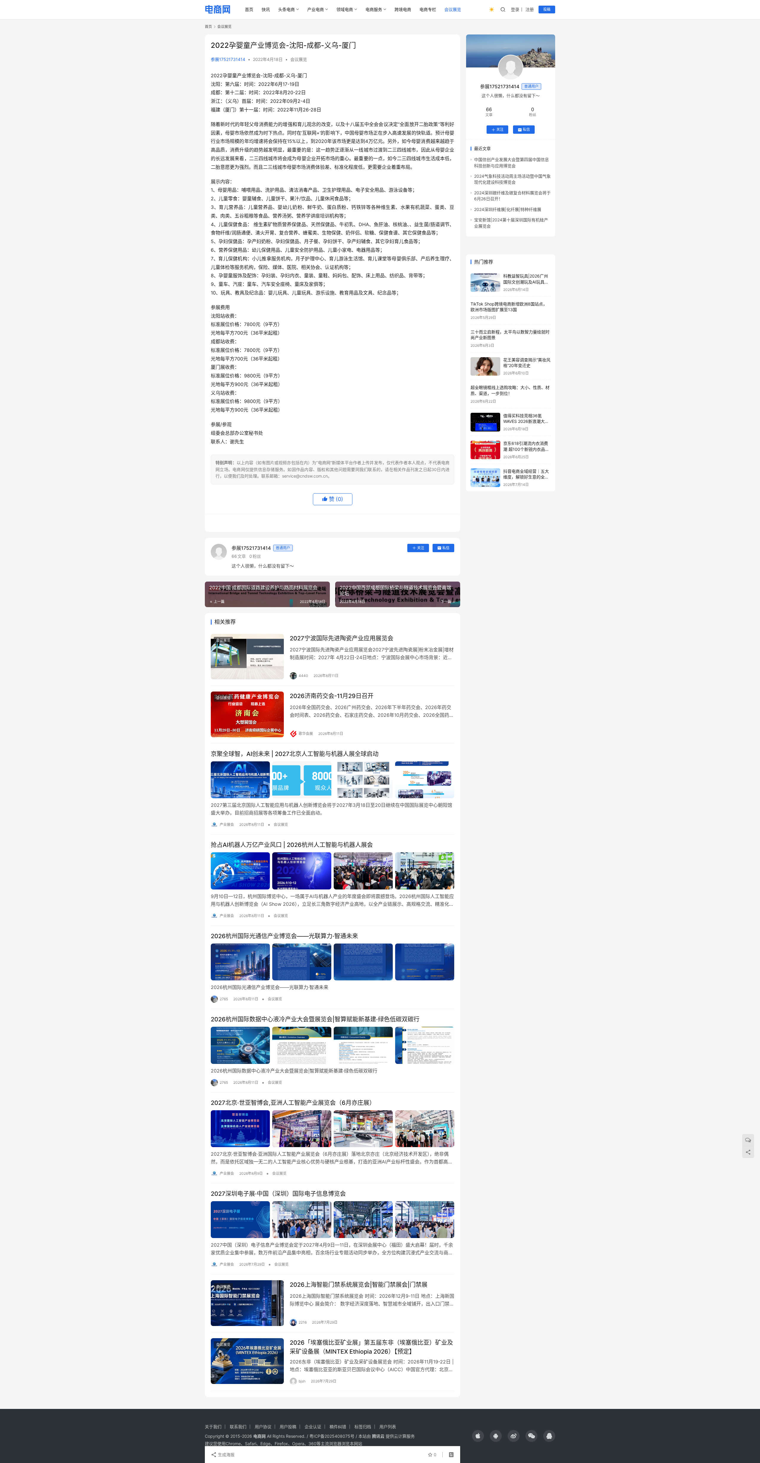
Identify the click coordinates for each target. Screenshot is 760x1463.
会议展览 (452, 9)
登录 (515, 9)
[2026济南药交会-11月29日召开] (247, 714)
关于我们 (213, 1426)
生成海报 (226, 1454)
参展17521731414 (228, 59)
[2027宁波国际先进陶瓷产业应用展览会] (247, 657)
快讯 (266, 9)
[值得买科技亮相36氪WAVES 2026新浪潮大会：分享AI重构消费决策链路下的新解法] (485, 422)
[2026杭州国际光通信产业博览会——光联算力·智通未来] (332, 962)
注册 (529, 9)
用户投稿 (288, 1426)
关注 (420, 548)
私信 (445, 548)
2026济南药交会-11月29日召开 (331, 696)
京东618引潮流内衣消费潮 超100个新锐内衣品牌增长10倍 (526, 449)
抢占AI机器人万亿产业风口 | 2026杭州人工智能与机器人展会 (292, 844)
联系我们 (238, 1426)
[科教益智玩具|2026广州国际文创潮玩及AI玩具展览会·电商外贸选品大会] (485, 282)
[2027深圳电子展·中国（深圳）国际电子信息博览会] (332, 1219)
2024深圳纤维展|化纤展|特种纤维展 (507, 209)
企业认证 (313, 1426)
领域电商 (344, 9)
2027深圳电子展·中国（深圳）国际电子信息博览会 (278, 1193)
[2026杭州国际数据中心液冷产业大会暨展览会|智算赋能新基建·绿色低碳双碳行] (332, 1045)
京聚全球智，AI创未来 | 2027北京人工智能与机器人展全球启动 (295, 754)
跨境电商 (403, 9)
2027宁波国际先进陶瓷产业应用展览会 (341, 638)
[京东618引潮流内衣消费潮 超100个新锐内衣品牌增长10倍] (485, 450)
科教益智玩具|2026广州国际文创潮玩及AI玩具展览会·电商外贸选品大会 (526, 282)
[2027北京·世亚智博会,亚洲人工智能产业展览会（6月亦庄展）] (332, 1128)
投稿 (546, 9)
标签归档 (362, 1426)
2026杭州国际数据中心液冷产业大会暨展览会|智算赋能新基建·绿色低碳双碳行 (316, 1019)
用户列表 (387, 1426)
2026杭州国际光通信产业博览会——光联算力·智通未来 (284, 936)
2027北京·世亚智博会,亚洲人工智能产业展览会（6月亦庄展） (293, 1102)
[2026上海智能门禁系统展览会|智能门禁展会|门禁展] (247, 1303)
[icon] (478, 1436)
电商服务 (373, 9)
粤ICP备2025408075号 (331, 1436)
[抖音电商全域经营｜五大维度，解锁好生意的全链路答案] (485, 477)
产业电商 (315, 9)
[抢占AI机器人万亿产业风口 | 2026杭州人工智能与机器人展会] (332, 870)
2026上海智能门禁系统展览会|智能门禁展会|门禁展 (359, 1284)
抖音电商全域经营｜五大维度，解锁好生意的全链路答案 (526, 477)
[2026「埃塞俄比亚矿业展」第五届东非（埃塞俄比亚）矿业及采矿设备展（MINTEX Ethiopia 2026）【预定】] (247, 1361)
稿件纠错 (338, 1426)
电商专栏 (427, 9)
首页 (249, 9)
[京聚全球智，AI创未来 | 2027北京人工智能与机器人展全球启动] (332, 779)
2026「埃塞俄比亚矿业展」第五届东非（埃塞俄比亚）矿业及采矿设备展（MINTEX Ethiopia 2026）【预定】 (371, 1347)
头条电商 (286, 9)
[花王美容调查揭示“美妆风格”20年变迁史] (485, 366)
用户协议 (263, 1426)
